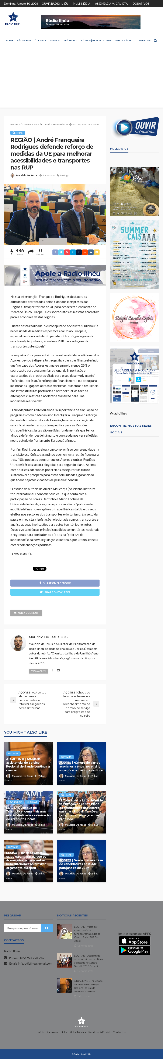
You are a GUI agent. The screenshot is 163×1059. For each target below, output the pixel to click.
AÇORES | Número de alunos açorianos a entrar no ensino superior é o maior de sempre (81, 766)
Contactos (119, 1032)
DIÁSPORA (70, 40)
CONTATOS (143, 40)
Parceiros (52, 1032)
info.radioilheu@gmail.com (35, 963)
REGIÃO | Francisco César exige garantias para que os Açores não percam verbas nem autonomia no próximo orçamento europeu (26, 860)
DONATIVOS (141, 3)
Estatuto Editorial (99, 1032)
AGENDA (54, 40)
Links (64, 1032)
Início (41, 1032)
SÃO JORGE (24, 40)
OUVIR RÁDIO (123, 40)
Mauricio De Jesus (26, 175)
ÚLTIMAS (40, 40)
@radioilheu (118, 413)
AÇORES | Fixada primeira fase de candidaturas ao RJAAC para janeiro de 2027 (81, 864)
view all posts (38, 671)
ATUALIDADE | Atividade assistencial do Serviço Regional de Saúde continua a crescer (28, 764)
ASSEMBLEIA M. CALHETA (111, 3)
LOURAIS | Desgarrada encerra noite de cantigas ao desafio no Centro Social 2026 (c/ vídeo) (88, 961)
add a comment (28, 612)
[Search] (155, 40)
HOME (10, 40)
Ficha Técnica (78, 1032)
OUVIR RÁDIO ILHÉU (55, 3)
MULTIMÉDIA (81, 3)
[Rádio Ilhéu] (13, 18)
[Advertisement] (81, 78)
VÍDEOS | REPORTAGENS (96, 40)
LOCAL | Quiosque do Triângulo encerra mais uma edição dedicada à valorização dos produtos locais (28, 813)
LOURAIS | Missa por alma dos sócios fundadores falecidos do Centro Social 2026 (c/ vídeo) (87, 933)
